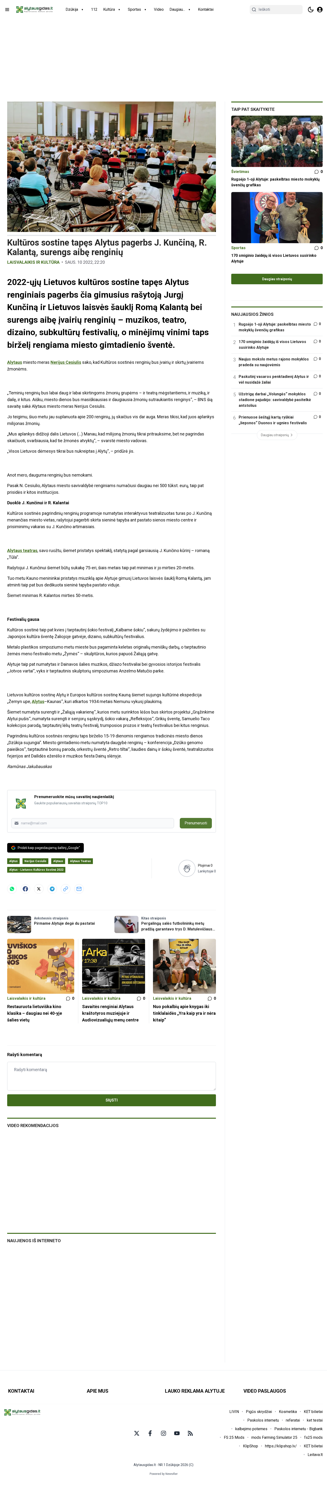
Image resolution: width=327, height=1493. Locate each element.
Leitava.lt (315, 1454)
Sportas (134, 9)
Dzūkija (72, 9)
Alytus (38, 701)
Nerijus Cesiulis (66, 362)
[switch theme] (310, 9)
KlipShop (250, 1446)
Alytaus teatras (22, 550)
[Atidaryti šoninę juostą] (7, 9)
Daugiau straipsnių (277, 279)
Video (159, 9)
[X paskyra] (137, 1433)
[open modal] (320, 9)
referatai (293, 1420)
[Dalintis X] (39, 889)
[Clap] (186, 868)
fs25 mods (313, 1437)
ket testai (315, 1420)
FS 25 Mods (234, 1437)
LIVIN (234, 1411)
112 (94, 9)
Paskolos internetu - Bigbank (298, 1429)
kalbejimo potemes (251, 1429)
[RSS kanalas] (190, 1433)
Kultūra (109, 9)
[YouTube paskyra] (177, 1433)
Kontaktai (206, 9)
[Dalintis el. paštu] (79, 889)
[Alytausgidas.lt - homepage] (34, 9)
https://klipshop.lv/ (281, 1446)
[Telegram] (52, 889)
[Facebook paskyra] (150, 1433)
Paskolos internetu (263, 1420)
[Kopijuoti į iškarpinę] (65, 889)
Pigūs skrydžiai (259, 1411)
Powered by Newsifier (164, 1474)
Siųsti (112, 1100)
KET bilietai (313, 1411)
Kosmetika (288, 1411)
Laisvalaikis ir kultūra (33, 262)
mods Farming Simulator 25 (274, 1437)
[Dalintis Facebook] (25, 889)
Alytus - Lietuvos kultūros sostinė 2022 (36, 869)
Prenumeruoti (196, 823)
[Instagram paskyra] (163, 1433)
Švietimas (240, 171)
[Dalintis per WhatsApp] (12, 889)
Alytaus (14, 362)
